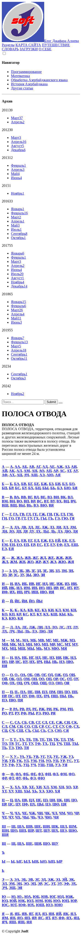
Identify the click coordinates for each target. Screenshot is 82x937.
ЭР (40, 884)
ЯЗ (44, 914)
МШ (21, 648)
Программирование (26, 72)
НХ (32, 662)
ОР (55, 679)
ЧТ (4, 817)
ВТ (46, 501)
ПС (11, 696)
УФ (11, 765)
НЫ (47, 662)
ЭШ (12, 888)
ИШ (34, 592)
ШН (5, 830)
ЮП (65, 901)
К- (16, 610)
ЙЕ (17, 601)
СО (27, 726)
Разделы (8, 45)
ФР (4, 778)
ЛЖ (32, 627)
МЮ (55, 648)
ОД (50, 675)
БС (17, 488)
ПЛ (44, 692)
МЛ (21, 644)
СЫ (35, 731)
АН (34, 471)
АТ (69, 471)
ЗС (16, 575)
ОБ (30, 675)
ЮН (48, 901)
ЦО (74, 800)
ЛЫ (19, 631)
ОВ (37, 675)
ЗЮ (36, 575)
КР (18, 614)
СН (20, 726)
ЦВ (24, 800)
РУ (17, 713)
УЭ (57, 765)
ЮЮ (58, 905)
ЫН (35, 861)
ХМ (54, 787)
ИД (45, 584)
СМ (12, 726)
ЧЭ (40, 817)
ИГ (38, 584)
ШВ (29, 826)
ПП (74, 692)
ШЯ (5, 835)
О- (16, 675)
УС (69, 761)
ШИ (46, 826)
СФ (69, 726)
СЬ (43, 731)
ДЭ (59, 531)
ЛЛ (47, 627)
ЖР (38, 562)
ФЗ (40, 774)
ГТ (23, 518)
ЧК (47, 813)
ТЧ (59, 744)
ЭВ (30, 879)
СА (17, 722)
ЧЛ (54, 813)
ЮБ (36, 897)
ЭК (71, 879)
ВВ (23, 497)
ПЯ (20, 700)
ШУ (47, 830)
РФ (23, 713)
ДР (25, 531)
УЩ (49, 765)
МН (29, 644)
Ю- (20, 897)
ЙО (31, 601)
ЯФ (61, 918)
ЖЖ (59, 558)
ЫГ (19, 861)
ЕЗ (51, 540)
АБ (24, 467)
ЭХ (73, 884)
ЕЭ (4, 549)
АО (41, 471)
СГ (38, 722)
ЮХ (31, 905)
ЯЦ (76, 918)
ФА (18, 774)
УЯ (64, 765)
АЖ (59, 467)
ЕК (64, 540)
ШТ (39, 830)
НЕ (45, 658)
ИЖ (59, 584)
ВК (63, 497)
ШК (54, 826)
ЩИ (37, 844)
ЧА (17, 813)
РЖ (42, 709)
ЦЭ (48, 804)
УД (49, 757)
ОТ (69, 679)
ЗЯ (43, 575)
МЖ (64, 640)
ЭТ (53, 884)
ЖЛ (5, 562)
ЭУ (59, 884)
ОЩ (43, 683)
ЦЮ (55, 804)
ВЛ (70, 497)
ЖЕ (51, 558)
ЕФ (59, 545)
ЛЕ (24, 627)
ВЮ (43, 505)
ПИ (37, 692)
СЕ (51, 722)
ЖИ (68, 558)
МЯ (64, 648)
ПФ (32, 696)
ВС (39, 501)
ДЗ (52, 527)
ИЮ (43, 592)
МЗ (72, 640)
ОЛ (19, 679)
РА (15, 709)
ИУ (76, 588)
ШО (13, 830)
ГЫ (43, 518)
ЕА (16, 540)
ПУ (24, 696)
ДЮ (67, 531)
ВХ (59, 501)
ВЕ (43, 497)
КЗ (44, 610)
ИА (17, 584)
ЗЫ (28, 575)
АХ (12, 475)
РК (55, 709)
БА (16, 484)
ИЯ (51, 592)
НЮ (69, 662)
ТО (4, 744)
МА (25, 640)
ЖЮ (62, 562)
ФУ (18, 778)
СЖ (59, 722)
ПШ (54, 696)
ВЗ (49, 497)
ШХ (54, 830)
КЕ (37, 610)
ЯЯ (29, 922)
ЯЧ (4, 922)
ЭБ (23, 879)
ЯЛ (73, 914)
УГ (42, 757)
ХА (17, 787)
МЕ (56, 640)
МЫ (30, 648)
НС (18, 662)
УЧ (33, 765)
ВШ (5, 505)
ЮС (5, 905)
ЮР (74, 901)
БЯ (74, 488)
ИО (41, 588)
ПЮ (12, 700)
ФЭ (33, 778)
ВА (16, 497)
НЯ (4, 666)
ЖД (43, 558)
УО (48, 761)
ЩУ (55, 844)
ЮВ (44, 897)
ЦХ (32, 804)
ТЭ (11, 748)
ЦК (59, 800)
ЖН (22, 562)
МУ (74, 644)
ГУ (30, 518)
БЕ (36, 484)
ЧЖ (32, 813)
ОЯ (66, 683)
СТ (55, 726)
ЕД (36, 540)
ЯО (20, 918)
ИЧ (27, 592)
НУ (25, 662)
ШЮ (73, 830)
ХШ (18, 791)
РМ (63, 709)
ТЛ (63, 739)
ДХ (38, 531)
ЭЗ (58, 879)
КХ (46, 614)
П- (16, 692)
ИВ (31, 584)
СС (48, 726)
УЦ (26, 765)
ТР (11, 744)
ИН (34, 588)
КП (12, 614)
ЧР (76, 813)
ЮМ (39, 901)
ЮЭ (49, 905)
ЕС (39, 545)
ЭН (19, 884)
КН (73, 610)
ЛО (54, 627)
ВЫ (22, 505)
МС (60, 644)
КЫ (62, 614)
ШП (22, 830)
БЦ (38, 488)
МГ (48, 640)
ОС (62, 679)
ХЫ (27, 791)
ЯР (34, 918)
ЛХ (4, 631)
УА (22, 757)
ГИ (49, 514)
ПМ (52, 692)
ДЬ (53, 531)
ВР (33, 501)
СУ (61, 726)
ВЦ (66, 501)
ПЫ (63, 696)
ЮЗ (5, 901)
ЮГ (53, 897)
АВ (31, 467)
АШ (34, 475)
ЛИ (40, 627)
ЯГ (31, 914)
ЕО (19, 545)
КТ (32, 614)
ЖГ (35, 558)
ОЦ (19, 683)
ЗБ (21, 571)
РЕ (34, 709)
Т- (15, 739)
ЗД (39, 571)
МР (52, 644)
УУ (4, 765)
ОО (41, 679)
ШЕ (37, 826)
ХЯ (57, 791)
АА (17, 467)
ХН (61, 787)
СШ (19, 731)
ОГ (43, 675)
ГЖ (42, 514)
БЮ (67, 488)
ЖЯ (71, 562)
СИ (67, 722)
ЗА (15, 571)
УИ (4, 761)
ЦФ (25, 804)
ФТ (11, 778)
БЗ (51, 484)
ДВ (23, 527)
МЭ (47, 648)
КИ (51, 610)
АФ (5, 475)
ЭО (26, 884)
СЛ (4, 726)
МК (13, 644)
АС (62, 471)
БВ (23, 484)
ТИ (49, 739)
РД (28, 709)
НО (4, 662)
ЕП (26, 545)
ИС (62, 588)
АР (55, 471)
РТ (11, 713)
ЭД (43, 879)
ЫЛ (27, 861)
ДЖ (45, 527)
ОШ (34, 683)
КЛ (58, 610)
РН (70, 709)
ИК (12, 588)
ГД (28, 514)
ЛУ (75, 627)
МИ (5, 644)
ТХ (45, 744)
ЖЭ (53, 562)
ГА (15, 514)
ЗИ (51, 571)
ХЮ (49, 791)
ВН (12, 501)
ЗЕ (45, 571)
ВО (19, 501)
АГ (38, 467)
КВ (30, 610)
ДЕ (37, 527)
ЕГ (30, 540)
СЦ (4, 731)
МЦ (13, 648)
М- (18, 640)
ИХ (12, 592)
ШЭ (63, 830)
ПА (23, 692)
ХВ (24, 787)
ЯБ (17, 914)
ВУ (52, 501)
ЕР (33, 545)
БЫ (45, 488)
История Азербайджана (29, 84)
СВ (31, 722)
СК (74, 722)
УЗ (71, 757)
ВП (26, 501)
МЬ (39, 648)
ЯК (66, 914)
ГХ (36, 518)
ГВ (22, 514)
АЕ (52, 467)
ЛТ (68, 627)
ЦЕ (38, 800)
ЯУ (54, 918)
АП (48, 471)
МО (37, 644)
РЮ (46, 713)
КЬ (70, 614)
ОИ (72, 675)
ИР (56, 588)
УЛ (26, 761)
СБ (24, 722)
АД (45, 467)
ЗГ (33, 571)
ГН (4, 518)
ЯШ (12, 922)
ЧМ (62, 813)
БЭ (59, 488)
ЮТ (13, 905)
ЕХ (66, 545)
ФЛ (55, 774)
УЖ (63, 757)
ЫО (43, 861)
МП (45, 644)
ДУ (31, 531)
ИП (49, 588)
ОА (23, 675)
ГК (56, 514)
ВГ (30, 497)
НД (38, 658)
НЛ (73, 658)
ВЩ (13, 505)
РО (4, 713)
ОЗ (65, 675)
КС (25, 614)
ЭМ (12, 884)
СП (34, 726)
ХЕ (31, 787)
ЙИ (24, 601)
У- (16, 757)
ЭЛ (4, 884)
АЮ (49, 475)
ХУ (10, 791)
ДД (30, 527)
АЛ (19, 471)
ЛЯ (50, 631)
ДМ (73, 527)
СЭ (50, 731)
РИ (48, 709)
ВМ (5, 501)
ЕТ (46, 545)
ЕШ (74, 545)
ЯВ (24, 914)
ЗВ (27, 571)
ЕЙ (57, 540)
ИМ (27, 588)
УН (41, 761)
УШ (41, 765)
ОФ (5, 683)
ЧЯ (56, 817)
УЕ (56, 757)
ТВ (35, 739)
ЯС (41, 918)
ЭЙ (64, 879)
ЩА (20, 844)
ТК (56, 739)
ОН (34, 679)
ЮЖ (69, 897)
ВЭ (35, 505)
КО (4, 614)
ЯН (12, 918)
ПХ (39, 696)
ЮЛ (30, 901)
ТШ (67, 744)
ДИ (58, 527)
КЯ (20, 618)
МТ (67, 644)
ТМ (70, 739)
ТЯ (26, 748)
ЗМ (64, 571)
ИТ (69, 588)
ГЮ (65, 518)
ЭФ (66, 884)
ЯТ (47, 918)
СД (44, 722)
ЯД (37, 914)
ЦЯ (64, 804)
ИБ (24, 584)
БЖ (44, 484)
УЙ (12, 761)
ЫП (51, 861)
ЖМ (13, 562)
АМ (27, 471)
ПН (60, 692)
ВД (36, 497)
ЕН (12, 545)
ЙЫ (39, 601)
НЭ (61, 662)
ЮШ (40, 905)
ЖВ (28, 558)
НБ (24, 658)
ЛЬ (27, 631)
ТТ (24, 744)
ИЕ (52, 584)
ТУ (30, 744)
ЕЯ (11, 549)
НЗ (51, 658)
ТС (17, 744)
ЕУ (52, 545)
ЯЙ (58, 914)
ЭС (46, 884)
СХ (76, 726)
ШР (31, 830)
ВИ (56, 497)
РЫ (31, 713)
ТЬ (4, 748)
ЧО (69, 813)
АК (12, 471)
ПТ (17, 696)
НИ (58, 658)
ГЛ (63, 514)
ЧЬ (33, 817)
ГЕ (35, 514)
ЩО (46, 844)
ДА (16, 527)
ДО (11, 531)
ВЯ (51, 505)
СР (41, 726)
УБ (28, 757)
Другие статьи (22, 88)
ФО (71, 774)
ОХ (12, 683)
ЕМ (5, 545)
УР (62, 761)
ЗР (10, 575)
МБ (33, 640)
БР (11, 488)
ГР (17, 518)
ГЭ (57, 518)
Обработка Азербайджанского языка (39, 80)
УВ (35, 757)
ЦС (11, 804)
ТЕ (42, 739)
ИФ (5, 592)
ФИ (48, 774)
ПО (67, 692)
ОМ (26, 679)
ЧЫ (25, 817)
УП (55, 761)
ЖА (19, 558)
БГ (30, 484)
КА (23, 610)
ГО (11, 518)
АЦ (19, 475)
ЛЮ (42, 631)
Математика (20, 76)
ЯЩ (21, 922)
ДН (4, 531)
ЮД (60, 897)
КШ (54, 614)
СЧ (12, 731)
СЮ (58, 731)
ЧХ (17, 817)
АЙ (4, 471)
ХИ (38, 787)
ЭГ (37, 879)
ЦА (17, 800)
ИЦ (19, 592)
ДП (18, 531)
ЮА (27, 897)
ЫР (59, 861)
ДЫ (46, 531)
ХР (75, 787)
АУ (75, 471)
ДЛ (65, 527)
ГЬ (50, 518)
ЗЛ (57, 571)
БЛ (64, 484)
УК (19, 761)
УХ (18, 765)
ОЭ (51, 683)
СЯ (66, 731)
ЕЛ (71, 540)
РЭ (38, 713)
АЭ (42, 475)
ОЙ (4, 679)
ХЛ (46, 787)
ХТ (4, 791)
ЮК (21, 901)
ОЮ (59, 683)
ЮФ (22, 905)
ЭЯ (19, 888)
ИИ (74, 584)
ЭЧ (4, 888)
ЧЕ (24, 813)
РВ (22, 709)
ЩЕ (29, 844)
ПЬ (70, 696)
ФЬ (25, 778)
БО (71, 484)
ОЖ (58, 675)
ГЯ (72, 518)
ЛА (17, 627)
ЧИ (40, 813)
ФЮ (41, 778)
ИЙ (4, 588)
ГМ (70, 514)
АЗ (67, 467)
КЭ (4, 618)
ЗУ (22, 575)
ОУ (76, 679)
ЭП (33, 884)
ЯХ (69, 918)
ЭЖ (51, 879)
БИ (57, 484)
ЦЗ (45, 800)
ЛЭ (34, 631)
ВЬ (29, 505)
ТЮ (18, 748)
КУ (39, 614)
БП (4, 488)
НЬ (54, 662)
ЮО (56, 901)
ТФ (38, 744)
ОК (12, 679)
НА (17, 658)
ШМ (72, 826)
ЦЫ (40, 804)
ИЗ (67, 584)
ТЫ (75, 744)
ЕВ (23, 540)
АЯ (58, 475)
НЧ (39, 662)
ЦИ (52, 800)
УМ (34, 761)
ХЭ (41, 791)
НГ (31, 658)
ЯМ (5, 918)
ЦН (66, 800)
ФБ (26, 774)
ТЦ (52, 744)
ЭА (16, 879)
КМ (66, 610)
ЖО (30, 562)
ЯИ (51, 914)
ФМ (63, 774)
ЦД (31, 800)
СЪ (28, 731)
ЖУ (45, 562)
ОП (48, 679)
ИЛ (19, 588)
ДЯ (75, 531)
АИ (74, 467)
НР (11, 662)
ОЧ (26, 683)
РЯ (53, 713)
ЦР (4, 804)
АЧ (26, 475)
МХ (5, 648)
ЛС (61, 627)
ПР (4, 696)
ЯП (27, 918)
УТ (76, 761)
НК (66, 658)
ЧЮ (48, 817)
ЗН (71, 571)
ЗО (4, 575)
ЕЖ (44, 540)
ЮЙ (13, 901)
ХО (68, 787)
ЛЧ (12, 631)
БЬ (52, 488)
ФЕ (33, 774)
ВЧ (73, 501)
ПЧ (46, 696)
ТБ (28, 739)
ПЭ (4, 700)
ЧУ (10, 817)
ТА (21, 739)
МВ (41, 640)
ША (20, 826)
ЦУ (17, 804)
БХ (30, 488)
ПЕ (30, 692)
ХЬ (34, 791)
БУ (24, 488)
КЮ (12, 618)
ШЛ (63, 826)
